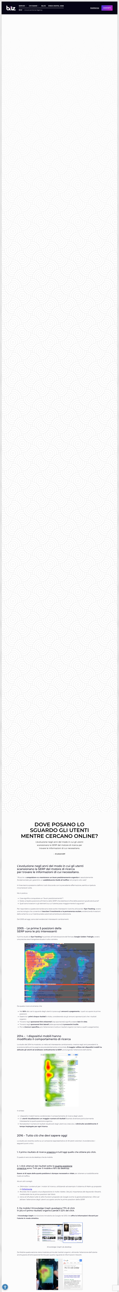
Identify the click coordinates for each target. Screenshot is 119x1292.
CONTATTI (107, 8)
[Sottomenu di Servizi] (26, 5)
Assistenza (94, 8)
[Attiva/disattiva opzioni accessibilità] (5, 1287)
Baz (20, 10)
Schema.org (27, 1189)
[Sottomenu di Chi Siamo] (38, 5)
